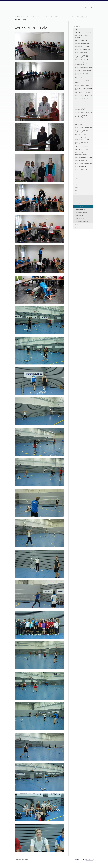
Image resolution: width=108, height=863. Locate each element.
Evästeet (77, 859)
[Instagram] (83, 859)
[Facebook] (81, 859)
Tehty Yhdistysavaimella (89, 859)
